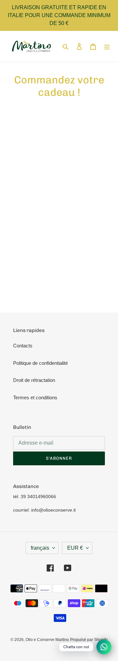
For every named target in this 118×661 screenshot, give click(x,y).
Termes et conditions (35, 397)
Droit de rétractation (34, 380)
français (40, 548)
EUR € (75, 548)
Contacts (22, 345)
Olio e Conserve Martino (47, 639)
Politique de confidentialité (40, 363)
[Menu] (107, 46)
